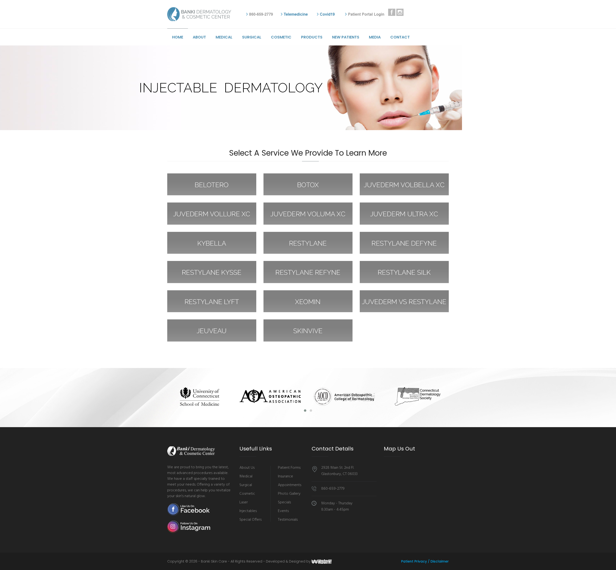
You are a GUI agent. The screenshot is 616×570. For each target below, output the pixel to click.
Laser (243, 502)
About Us (247, 468)
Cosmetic (281, 37)
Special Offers (250, 520)
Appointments (289, 485)
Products (311, 37)
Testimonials (288, 520)
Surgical (251, 37)
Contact (400, 37)
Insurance (285, 476)
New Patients (345, 37)
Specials (284, 502)
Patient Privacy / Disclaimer (425, 561)
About (199, 37)
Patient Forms (289, 468)
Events (283, 511)
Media (375, 37)
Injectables (248, 511)
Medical (224, 37)
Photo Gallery (289, 494)
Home (177, 37)
